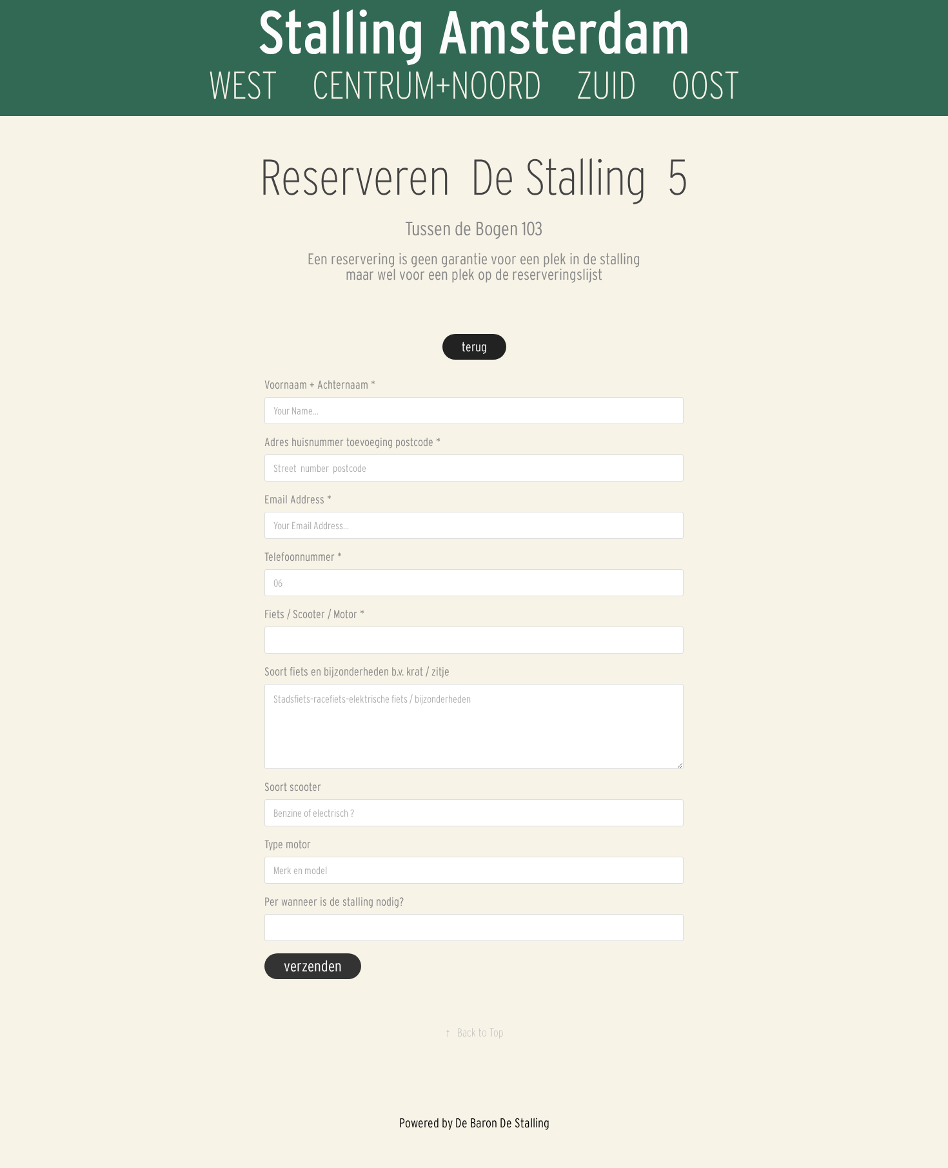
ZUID (607, 85)
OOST (705, 85)
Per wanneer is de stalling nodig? (334, 902)
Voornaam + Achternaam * (319, 385)
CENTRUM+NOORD (427, 85)
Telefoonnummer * (303, 557)
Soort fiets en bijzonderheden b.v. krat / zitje (356, 671)
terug (474, 347)
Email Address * (297, 499)
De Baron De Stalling (502, 1123)
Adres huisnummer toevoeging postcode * (352, 442)
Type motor (287, 844)
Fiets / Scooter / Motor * (314, 614)
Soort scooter (292, 787)
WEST (242, 85)
